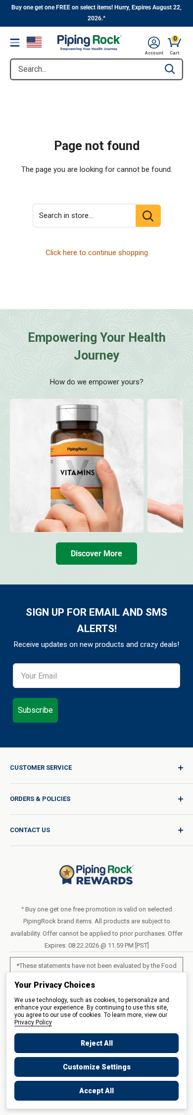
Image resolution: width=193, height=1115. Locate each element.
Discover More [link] (96, 553)
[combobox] (84, 69)
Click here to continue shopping (97, 252)
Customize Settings (97, 1067)
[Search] (169, 69)
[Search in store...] (148, 216)
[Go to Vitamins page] (77, 465)
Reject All (97, 1043)
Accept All (96, 1091)
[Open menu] (15, 43)
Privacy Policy (33, 1022)
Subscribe (35, 710)
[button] (154, 43)
